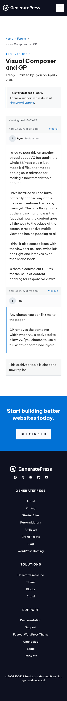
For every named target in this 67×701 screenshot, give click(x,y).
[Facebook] (15, 477)
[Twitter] (23, 477)
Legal (31, 649)
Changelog (31, 641)
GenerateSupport (22, 102)
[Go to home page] (21, 10)
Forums (21, 38)
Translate (30, 656)
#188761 (53, 128)
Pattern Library (30, 522)
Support (30, 627)
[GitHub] (38, 477)
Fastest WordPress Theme (31, 634)
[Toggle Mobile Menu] (60, 8)
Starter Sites (30, 515)
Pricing (31, 508)
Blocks (30, 589)
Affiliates (31, 529)
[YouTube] (46, 477)
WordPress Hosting (31, 551)
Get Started (33, 434)
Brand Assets (31, 537)
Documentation (30, 620)
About (31, 501)
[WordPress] (30, 477)
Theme (30, 582)
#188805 (53, 290)
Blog (31, 544)
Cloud (31, 596)
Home (9, 38)
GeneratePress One (30, 575)
